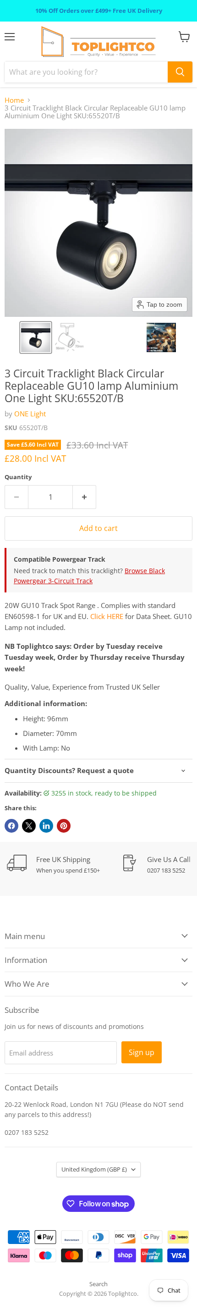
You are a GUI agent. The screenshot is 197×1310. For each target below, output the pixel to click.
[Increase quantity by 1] (84, 497)
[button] (35, 337)
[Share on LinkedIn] (46, 826)
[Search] (180, 72)
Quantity (18, 477)
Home (14, 100)
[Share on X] (29, 826)
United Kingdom (94, 1169)
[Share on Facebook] (11, 826)
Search (98, 1284)
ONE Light (30, 413)
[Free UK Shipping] (64, 864)
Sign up (141, 1052)
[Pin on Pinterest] (64, 826)
